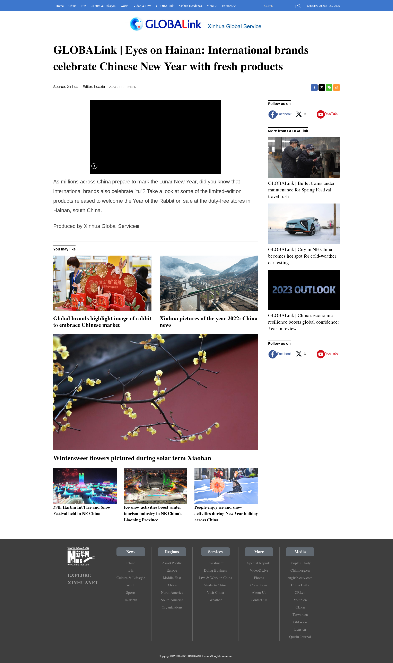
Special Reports (259, 562)
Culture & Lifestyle (103, 5)
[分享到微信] (329, 87)
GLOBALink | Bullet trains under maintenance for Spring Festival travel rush (301, 189)
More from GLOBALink (288, 131)
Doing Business (215, 570)
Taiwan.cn (300, 614)
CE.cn (300, 607)
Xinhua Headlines (190, 5)
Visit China (215, 592)
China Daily (300, 584)
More (210, 5)
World (124, 5)
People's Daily (300, 562)
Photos (259, 577)
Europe (172, 570)
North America (172, 592)
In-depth (131, 599)
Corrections (259, 584)
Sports (131, 592)
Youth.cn (300, 599)
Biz (83, 5)
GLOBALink (165, 5)
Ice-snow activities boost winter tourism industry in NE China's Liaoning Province (153, 513)
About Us (259, 592)
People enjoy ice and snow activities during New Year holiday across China (226, 513)
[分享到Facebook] (314, 87)
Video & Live (142, 5)
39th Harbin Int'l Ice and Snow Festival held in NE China (82, 510)
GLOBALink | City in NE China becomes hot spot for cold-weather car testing (302, 256)
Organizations (172, 607)
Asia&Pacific (172, 562)
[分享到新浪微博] (336, 87)
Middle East (172, 577)
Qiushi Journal (300, 636)
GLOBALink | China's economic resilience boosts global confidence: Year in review (303, 322)
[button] (94, 168)
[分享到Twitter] (321, 87)
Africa (172, 584)
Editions (227, 5)
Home (60, 5)
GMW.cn (300, 621)
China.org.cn (300, 570)
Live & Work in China (215, 577)
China (72, 5)
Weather (215, 599)
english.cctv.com (300, 577)
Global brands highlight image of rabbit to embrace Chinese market (102, 321)
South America (172, 599)
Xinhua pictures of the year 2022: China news (208, 321)
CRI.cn (300, 592)
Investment (216, 562)
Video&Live (259, 570)
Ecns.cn (300, 629)
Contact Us (259, 599)
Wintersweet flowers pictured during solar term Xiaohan (132, 458)
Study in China (215, 584)
